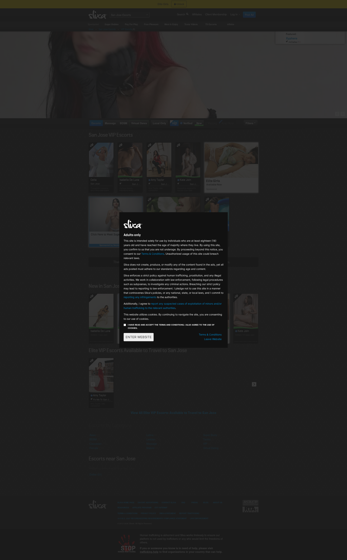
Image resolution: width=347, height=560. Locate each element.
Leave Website (213, 339)
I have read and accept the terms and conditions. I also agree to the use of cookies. (171, 326)
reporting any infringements (140, 297)
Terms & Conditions (152, 253)
